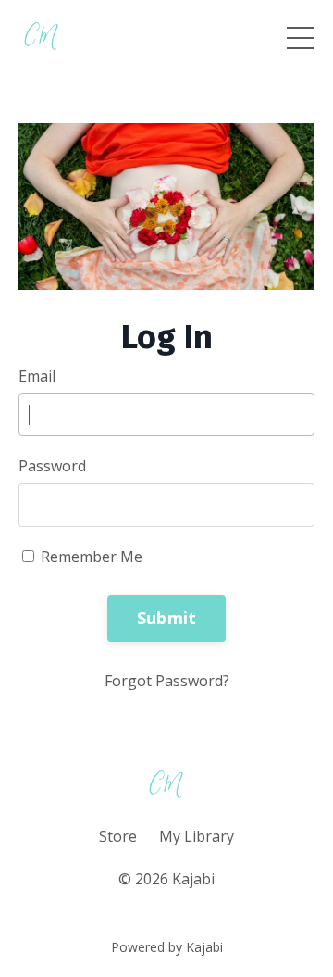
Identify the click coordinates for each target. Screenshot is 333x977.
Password (52, 466)
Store (118, 836)
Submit (167, 618)
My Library (196, 836)
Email (37, 376)
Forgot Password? (167, 680)
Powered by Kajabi (167, 947)
